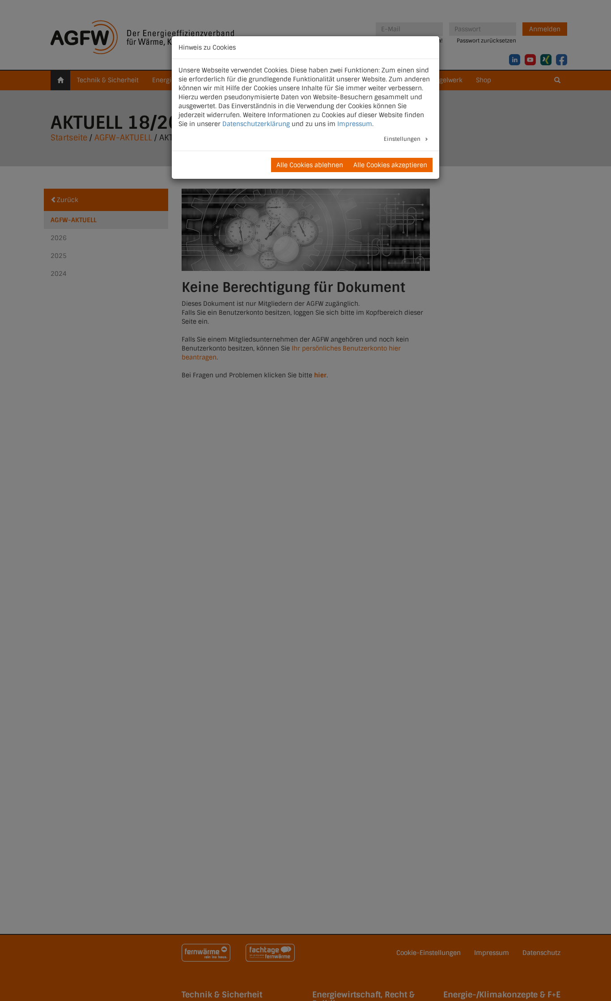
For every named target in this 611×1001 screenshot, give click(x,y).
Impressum (354, 124)
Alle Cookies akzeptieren (390, 165)
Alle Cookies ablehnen (309, 165)
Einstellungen (403, 139)
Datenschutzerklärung (256, 124)
